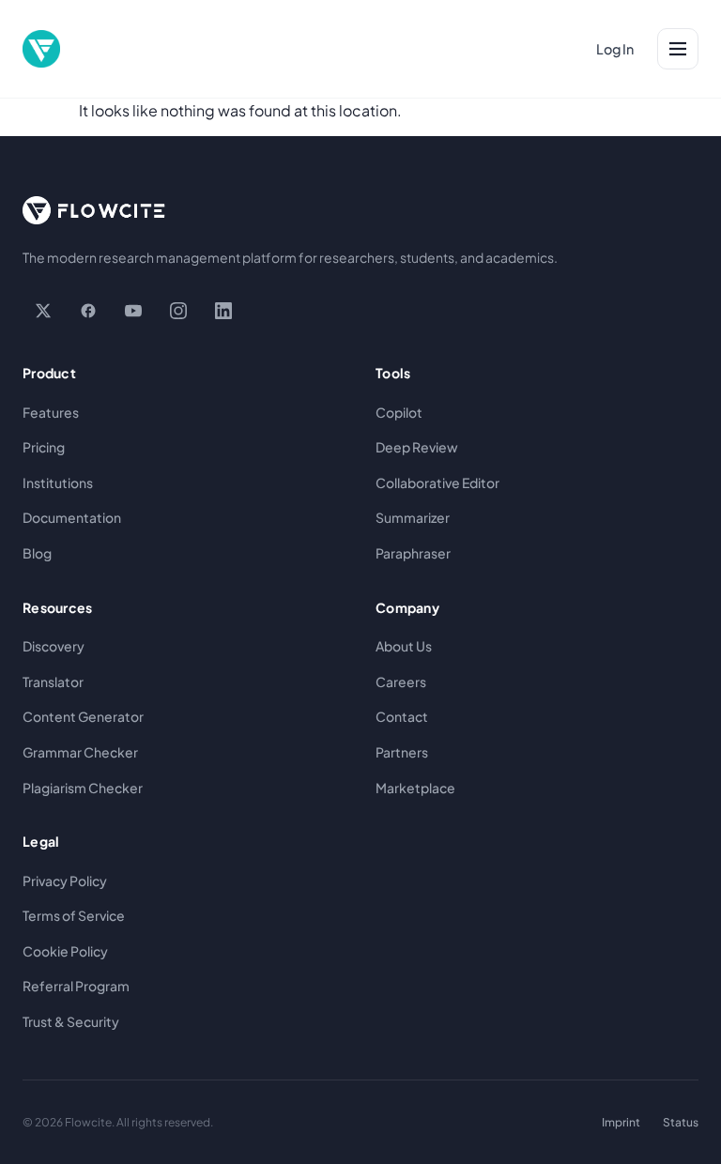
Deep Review (417, 446)
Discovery (53, 645)
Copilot (399, 412)
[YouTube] (133, 310)
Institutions (58, 482)
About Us (404, 645)
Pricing (44, 446)
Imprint (621, 1122)
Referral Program (76, 985)
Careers (401, 681)
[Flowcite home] (41, 49)
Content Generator (83, 716)
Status (680, 1122)
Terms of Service (74, 915)
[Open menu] (677, 48)
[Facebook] (88, 310)
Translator (53, 681)
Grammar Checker (80, 751)
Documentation (72, 517)
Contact (402, 716)
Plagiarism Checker (83, 787)
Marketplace (415, 787)
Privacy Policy (65, 880)
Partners (402, 751)
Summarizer (413, 517)
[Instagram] (178, 310)
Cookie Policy (65, 950)
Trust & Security (71, 1021)
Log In (615, 48)
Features (51, 412)
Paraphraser (413, 552)
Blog (37, 552)
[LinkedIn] (223, 310)
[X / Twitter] (43, 310)
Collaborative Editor (437, 482)
